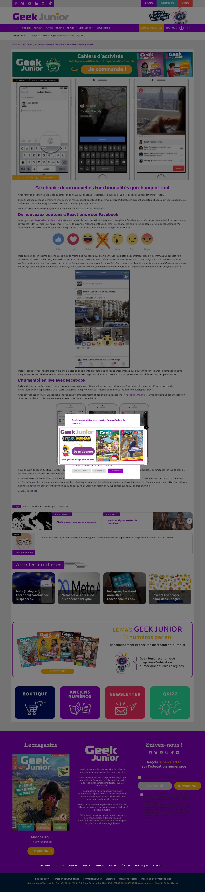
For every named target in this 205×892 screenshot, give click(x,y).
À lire (112, 865)
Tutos (100, 865)
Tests (86, 865)
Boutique (141, 865)
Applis (73, 865)
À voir (126, 865)
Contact (159, 865)
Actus (60, 865)
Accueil (45, 865)
